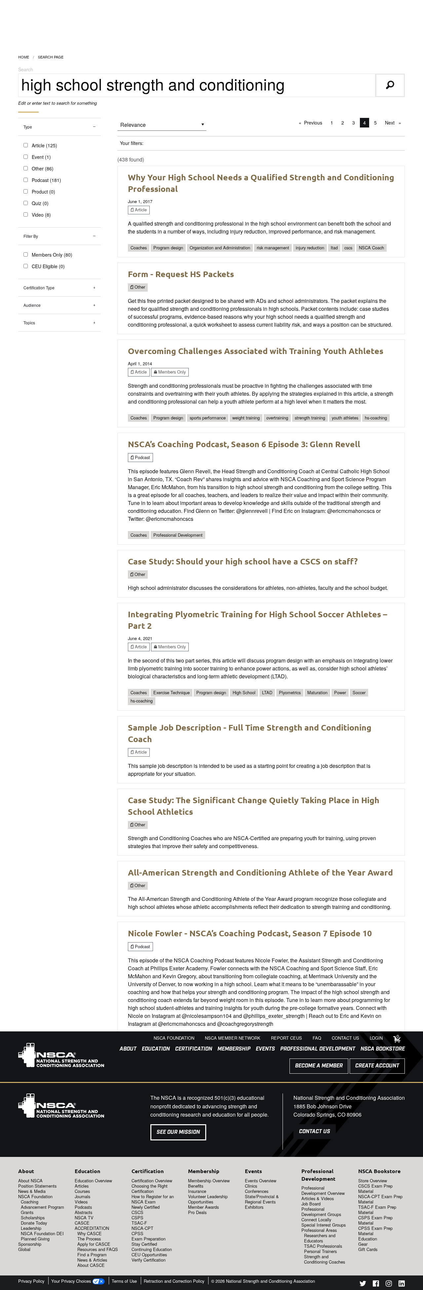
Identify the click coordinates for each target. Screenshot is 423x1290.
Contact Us (314, 1131)
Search (25, 69)
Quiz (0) (40, 203)
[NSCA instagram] (389, 1284)
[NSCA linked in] (402, 1284)
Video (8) (41, 214)
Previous (315, 122)
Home (23, 56)
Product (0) (43, 191)
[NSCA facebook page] (376, 1284)
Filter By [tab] (30, 236)
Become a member (319, 1065)
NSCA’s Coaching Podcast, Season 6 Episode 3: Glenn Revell (244, 444)
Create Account (377, 1065)
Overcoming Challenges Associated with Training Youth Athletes (255, 350)
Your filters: (131, 143)
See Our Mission (178, 1132)
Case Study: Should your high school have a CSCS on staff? (243, 561)
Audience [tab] (32, 305)
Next (394, 122)
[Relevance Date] (162, 127)
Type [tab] (27, 126)
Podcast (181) (46, 180)
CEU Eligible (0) (48, 266)
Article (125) (44, 145)
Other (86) (43, 168)
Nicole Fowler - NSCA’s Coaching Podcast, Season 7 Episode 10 (250, 933)
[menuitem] (125, 1049)
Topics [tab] (29, 322)
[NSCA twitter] (363, 1284)
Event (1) (41, 157)
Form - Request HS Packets (181, 274)
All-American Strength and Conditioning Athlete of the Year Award (260, 872)
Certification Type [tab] (39, 287)
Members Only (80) (52, 254)
